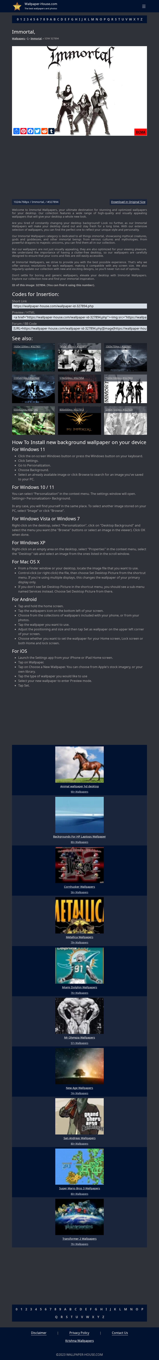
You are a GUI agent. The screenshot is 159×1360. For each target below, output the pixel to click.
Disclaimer (39, 1333)
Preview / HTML (23, 312)
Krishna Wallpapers (79, 1341)
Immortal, (36, 38)
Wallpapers (18, 38)
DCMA (140, 132)
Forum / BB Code (24, 323)
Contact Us (120, 1333)
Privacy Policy (79, 1333)
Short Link (19, 301)
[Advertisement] (79, 169)
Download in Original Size (128, 202)
